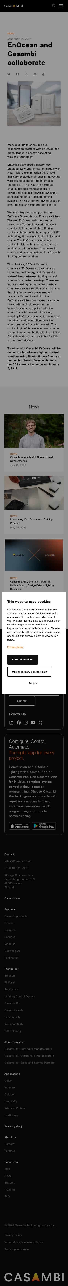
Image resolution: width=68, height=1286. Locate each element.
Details (33, 683)
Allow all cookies (22, 659)
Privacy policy (15, 647)
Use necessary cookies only (29, 671)
